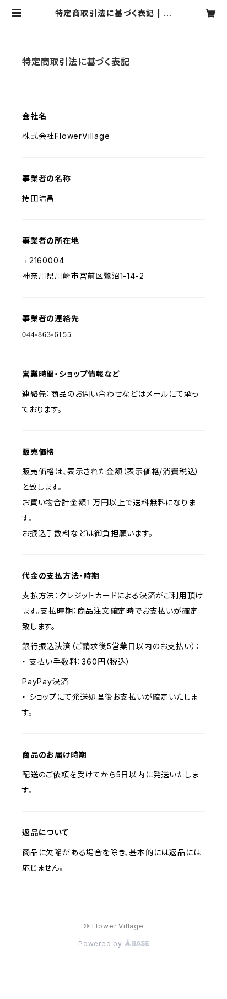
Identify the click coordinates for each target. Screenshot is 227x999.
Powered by (101, 943)
